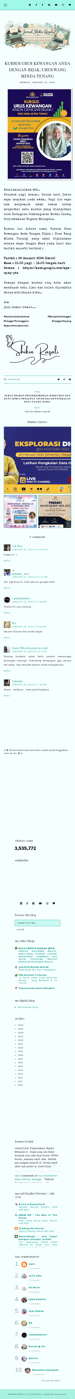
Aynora (33, 1358)
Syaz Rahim (36, 1311)
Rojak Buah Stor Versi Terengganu (37, 969)
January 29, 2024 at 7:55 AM (29, 685)
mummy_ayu (20, 573)
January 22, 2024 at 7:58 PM (29, 602)
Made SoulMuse (55, 1394)
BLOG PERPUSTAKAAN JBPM (36, 948)
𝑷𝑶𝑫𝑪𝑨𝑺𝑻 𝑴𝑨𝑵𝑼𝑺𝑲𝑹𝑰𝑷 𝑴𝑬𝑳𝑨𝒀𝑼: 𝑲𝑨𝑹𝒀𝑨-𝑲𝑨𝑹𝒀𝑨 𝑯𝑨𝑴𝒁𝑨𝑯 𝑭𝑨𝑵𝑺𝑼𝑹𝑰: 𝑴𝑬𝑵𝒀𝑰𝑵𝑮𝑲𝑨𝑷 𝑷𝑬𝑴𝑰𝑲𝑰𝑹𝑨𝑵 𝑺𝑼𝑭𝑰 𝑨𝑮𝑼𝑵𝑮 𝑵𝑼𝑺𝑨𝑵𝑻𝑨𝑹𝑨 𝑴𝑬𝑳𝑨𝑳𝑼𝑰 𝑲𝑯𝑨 (38, 956)
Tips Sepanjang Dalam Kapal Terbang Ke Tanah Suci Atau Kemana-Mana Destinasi (38, 1245)
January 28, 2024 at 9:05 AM (29, 627)
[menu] (5, 5)
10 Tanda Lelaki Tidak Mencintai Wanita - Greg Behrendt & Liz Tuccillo (38, 980)
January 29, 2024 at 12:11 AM (29, 651)
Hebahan (14, 379)
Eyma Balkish (37, 1299)
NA (14, 623)
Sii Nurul (34, 1287)
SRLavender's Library (33, 975)
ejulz (17, 1172)
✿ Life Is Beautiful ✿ (32, 1204)
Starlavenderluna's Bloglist (37, 988)
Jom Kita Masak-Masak (34, 967)
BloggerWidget (51, 1380)
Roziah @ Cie (37, 1346)
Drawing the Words (31, 1228)
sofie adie (35, 1275)
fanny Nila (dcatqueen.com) (30, 648)
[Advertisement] (37, 801)
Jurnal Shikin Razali (30, 1394)
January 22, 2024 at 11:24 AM (30, 550)
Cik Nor (17, 546)
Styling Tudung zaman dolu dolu (36, 1231)
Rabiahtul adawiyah (45, 1370)
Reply (7, 561)
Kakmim (17, 681)
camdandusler (21, 598)
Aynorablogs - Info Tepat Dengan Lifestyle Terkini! (38, 1238)
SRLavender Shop (27, 1007)
